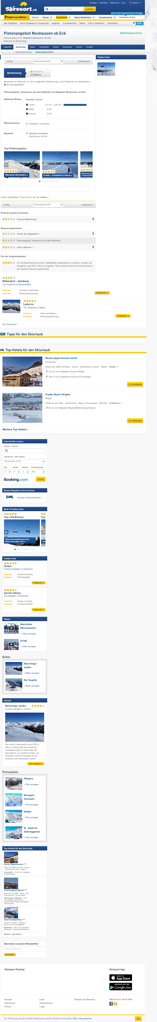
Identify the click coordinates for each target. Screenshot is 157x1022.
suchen (41, 479)
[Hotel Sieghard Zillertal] (11, 883)
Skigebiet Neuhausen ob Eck (37, 38)
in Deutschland (23, 284)
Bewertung (20, 47)
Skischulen (67, 47)
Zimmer (25, 467)
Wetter (82, 23)
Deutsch (135, 3)
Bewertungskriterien (45, 52)
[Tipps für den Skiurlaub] (137, 23)
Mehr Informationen (82, 1018)
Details (112, 367)
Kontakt (89, 47)
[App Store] (120, 981)
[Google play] (120, 989)
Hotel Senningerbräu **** (14, 920)
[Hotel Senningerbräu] (11, 913)
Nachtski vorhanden (38, 133)
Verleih (56, 47)
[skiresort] (21, 7)
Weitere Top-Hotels (14, 429)
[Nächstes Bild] (43, 532)
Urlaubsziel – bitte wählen (14, 457)
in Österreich (27, 569)
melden (43, 197)
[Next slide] (90, 165)
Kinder (15, 467)
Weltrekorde (114, 3)
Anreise (79, 47)
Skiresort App (117, 969)
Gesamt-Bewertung (23, 52)
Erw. (6, 467)
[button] (16, 480)
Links (41, 999)
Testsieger (93, 3)
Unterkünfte (112, 23)
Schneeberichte (70, 23)
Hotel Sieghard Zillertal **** (15, 890)
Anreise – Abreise (11, 446)
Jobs (123, 3)
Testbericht (51, 263)
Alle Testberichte (9, 324)
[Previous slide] (6, 165)
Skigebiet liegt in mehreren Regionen (126, 14)
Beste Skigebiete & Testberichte (34, 23)
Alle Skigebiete (10, 23)
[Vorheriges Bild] (6, 532)
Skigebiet (7, 47)
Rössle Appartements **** (15, 864)
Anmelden (10, 954)
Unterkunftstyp (37, 467)
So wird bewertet (14, 84)
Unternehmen (46, 1003)
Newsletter (104, 3)
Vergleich (56, 23)
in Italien (41, 307)
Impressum (9, 1003)
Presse (7, 1006)
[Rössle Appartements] (11, 857)
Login (42, 1006)
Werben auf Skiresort (84, 999)
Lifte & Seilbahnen (96, 23)
